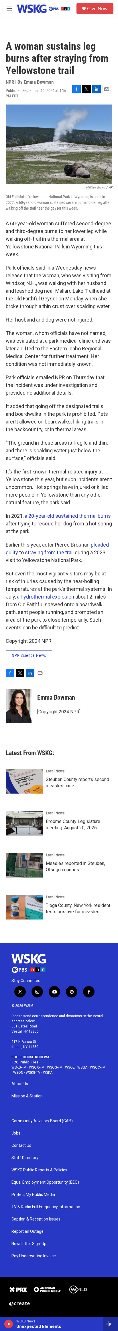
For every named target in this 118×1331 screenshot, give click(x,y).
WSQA (82, 1067)
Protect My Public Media (33, 1195)
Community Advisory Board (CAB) (42, 1121)
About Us (19, 1084)
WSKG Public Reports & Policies (39, 1170)
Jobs (15, 1133)
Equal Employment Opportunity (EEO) (45, 1182)
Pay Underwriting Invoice (33, 1256)
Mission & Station (27, 1096)
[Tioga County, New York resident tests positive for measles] (24, 907)
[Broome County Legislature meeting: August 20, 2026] (24, 823)
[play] (8, 1324)
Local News (55, 771)
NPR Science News (29, 655)
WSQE (70, 1067)
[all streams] (110, 1324)
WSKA (47, 1073)
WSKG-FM (18, 1067)
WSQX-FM (36, 1067)
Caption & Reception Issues (35, 1219)
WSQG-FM (54, 1067)
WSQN (18, 1073)
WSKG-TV (33, 1073)
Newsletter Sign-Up (28, 1244)
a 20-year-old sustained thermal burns (68, 516)
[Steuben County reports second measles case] (24, 781)
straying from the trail (49, 552)
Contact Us (21, 1145)
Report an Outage (27, 1231)
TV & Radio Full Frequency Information (45, 1207)
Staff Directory (24, 1158)
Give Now (97, 8)
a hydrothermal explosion (45, 597)
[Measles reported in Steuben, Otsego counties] (24, 865)
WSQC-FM (97, 1067)
